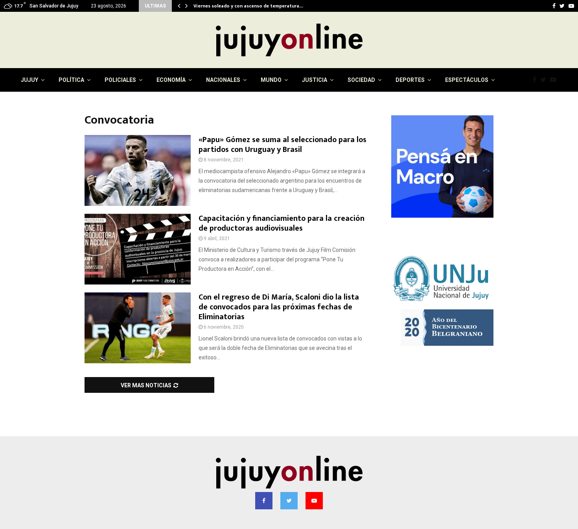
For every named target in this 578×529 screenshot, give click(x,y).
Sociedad (361, 80)
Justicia (314, 80)
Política (71, 80)
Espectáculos (466, 80)
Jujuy (29, 80)
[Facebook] (536, 80)
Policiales (120, 80)
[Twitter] (545, 80)
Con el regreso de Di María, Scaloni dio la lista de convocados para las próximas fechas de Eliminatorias (279, 307)
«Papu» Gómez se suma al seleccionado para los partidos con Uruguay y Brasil (282, 144)
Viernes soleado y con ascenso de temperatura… (251, 6)
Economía (171, 80)
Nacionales (223, 80)
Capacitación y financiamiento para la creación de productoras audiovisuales (281, 223)
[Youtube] (555, 80)
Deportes (410, 80)
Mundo (271, 80)
